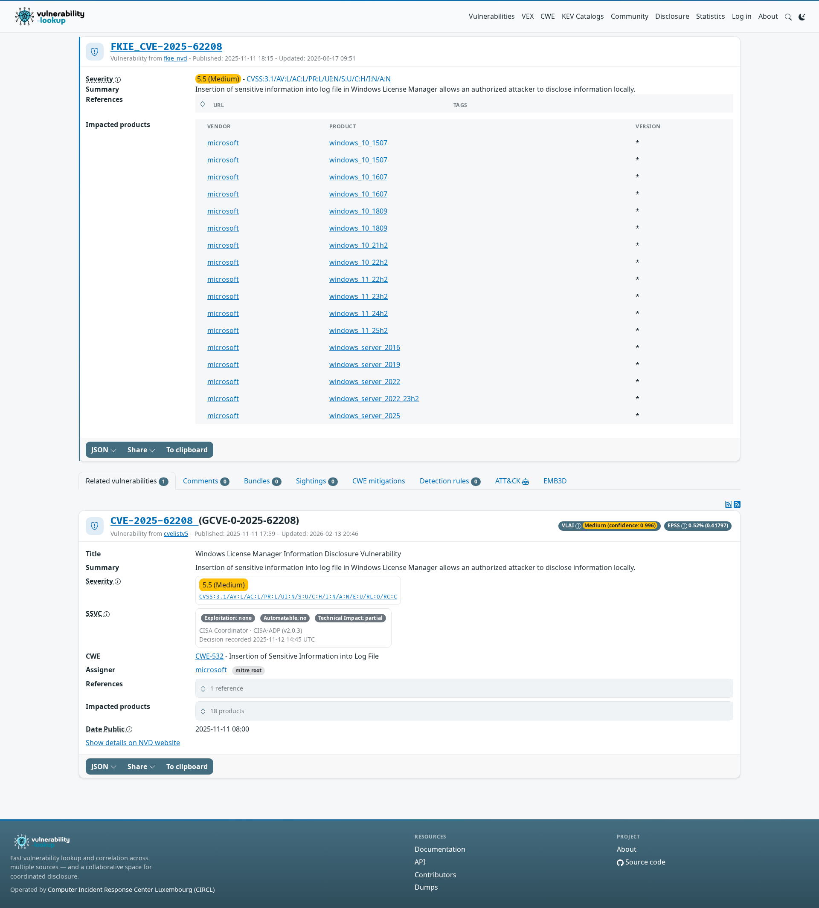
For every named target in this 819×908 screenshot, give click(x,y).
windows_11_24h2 (358, 313)
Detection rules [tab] (448, 481)
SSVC (95, 613)
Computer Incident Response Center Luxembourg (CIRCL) (131, 889)
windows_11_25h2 (358, 330)
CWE (547, 16)
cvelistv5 (176, 533)
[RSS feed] (737, 504)
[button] (788, 16)
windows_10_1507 (358, 142)
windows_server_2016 (364, 347)
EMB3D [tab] (555, 481)
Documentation (440, 849)
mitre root (248, 670)
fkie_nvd (175, 58)
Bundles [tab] (261, 481)
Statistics (710, 16)
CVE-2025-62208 (154, 521)
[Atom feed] (728, 504)
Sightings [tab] (315, 481)
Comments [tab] (205, 481)
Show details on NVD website (133, 742)
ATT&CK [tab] (508, 481)
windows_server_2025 (364, 415)
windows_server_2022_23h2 (374, 398)
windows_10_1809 (358, 211)
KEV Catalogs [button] (583, 16)
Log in (742, 16)
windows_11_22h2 (358, 279)
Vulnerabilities (492, 16)
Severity (100, 79)
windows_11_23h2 (358, 296)
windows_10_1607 (358, 177)
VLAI (568, 525)
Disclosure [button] (672, 16)
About (768, 16)
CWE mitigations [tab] (378, 481)
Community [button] (629, 16)
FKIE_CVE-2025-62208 (166, 47)
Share (138, 449)
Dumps (426, 887)
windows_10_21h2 (358, 245)
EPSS (675, 525)
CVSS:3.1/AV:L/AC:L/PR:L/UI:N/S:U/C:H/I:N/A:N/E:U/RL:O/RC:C (298, 597)
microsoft (223, 142)
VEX (528, 16)
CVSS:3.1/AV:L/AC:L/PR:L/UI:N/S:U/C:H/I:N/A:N (319, 79)
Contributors (435, 874)
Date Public (106, 729)
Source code (644, 862)
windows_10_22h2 (358, 262)
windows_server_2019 (364, 364)
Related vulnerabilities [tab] (125, 481)
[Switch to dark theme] (802, 16)
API (420, 862)
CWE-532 (209, 656)
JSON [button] (100, 449)
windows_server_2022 (364, 381)
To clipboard (187, 449)
